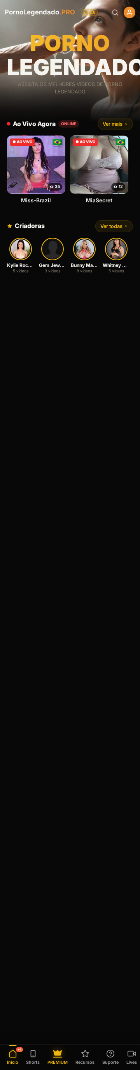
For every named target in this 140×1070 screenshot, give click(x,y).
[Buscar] (115, 12)
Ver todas (111, 226)
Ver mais (112, 124)
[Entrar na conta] (129, 12)
